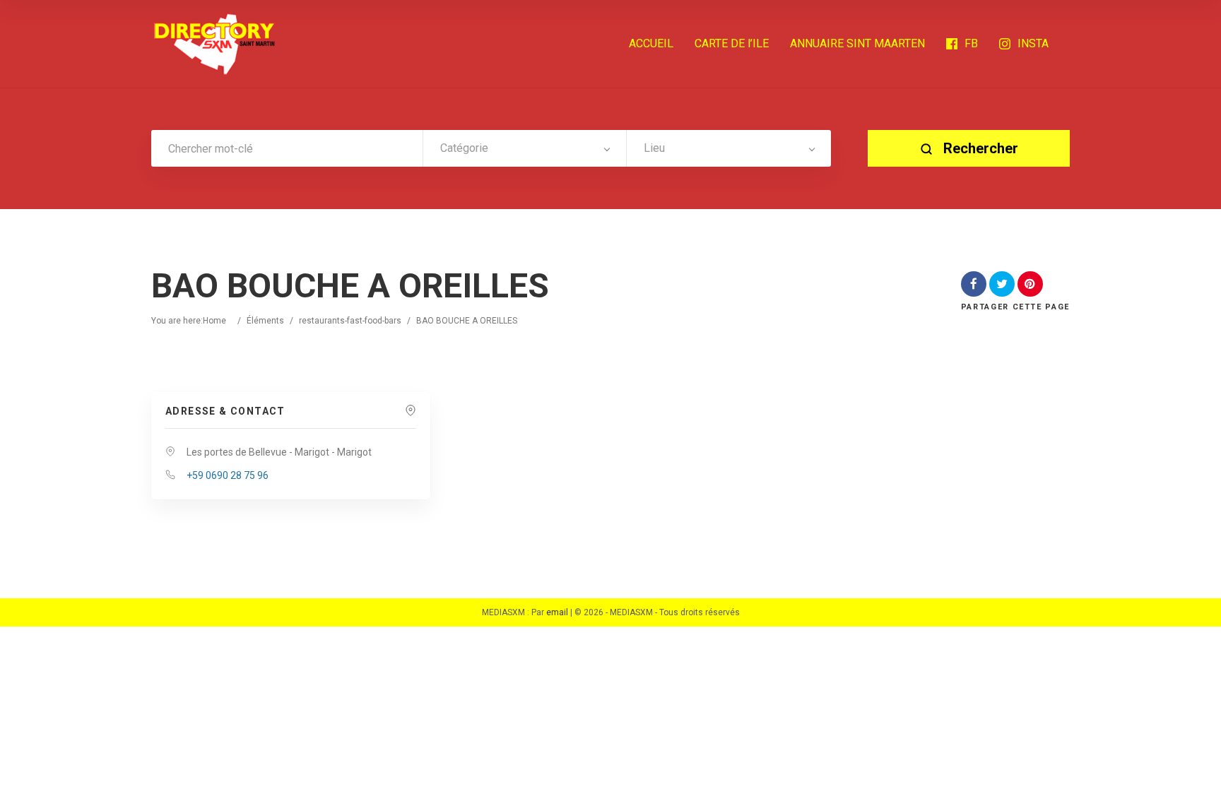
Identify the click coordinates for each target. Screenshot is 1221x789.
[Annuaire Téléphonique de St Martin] (214, 44)
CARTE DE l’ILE (732, 43)
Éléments (265, 321)
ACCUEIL (651, 43)
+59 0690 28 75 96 (228, 475)
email (557, 612)
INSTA (1033, 43)
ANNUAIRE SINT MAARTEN (857, 43)
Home (214, 321)
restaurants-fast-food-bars (350, 321)
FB (971, 43)
